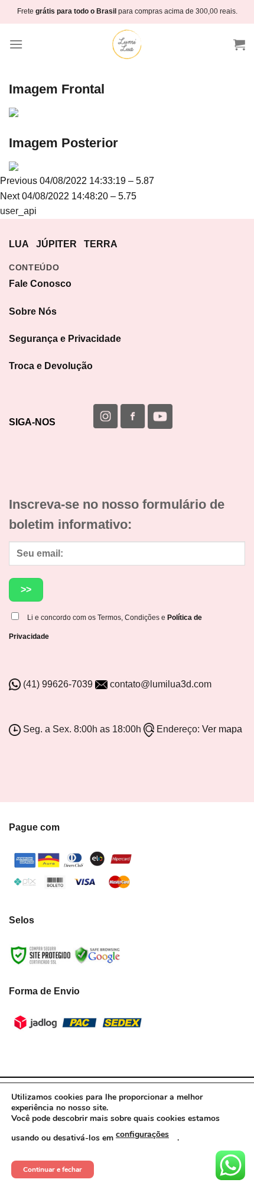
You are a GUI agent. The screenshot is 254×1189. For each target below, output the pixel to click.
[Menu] (16, 44)
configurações (142, 1134)
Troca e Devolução (51, 366)
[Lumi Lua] (127, 44)
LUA (19, 244)
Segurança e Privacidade (65, 339)
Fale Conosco (40, 284)
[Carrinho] (239, 44)
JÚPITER (56, 244)
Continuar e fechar (52, 1169)
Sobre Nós (33, 311)
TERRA (101, 244)
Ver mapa (222, 729)
